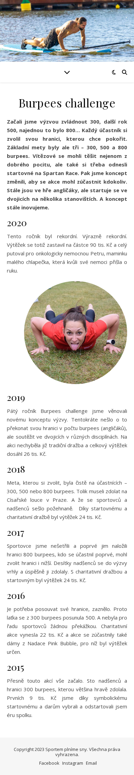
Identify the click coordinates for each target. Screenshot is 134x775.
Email (91, 763)
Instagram (72, 763)
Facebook (49, 763)
